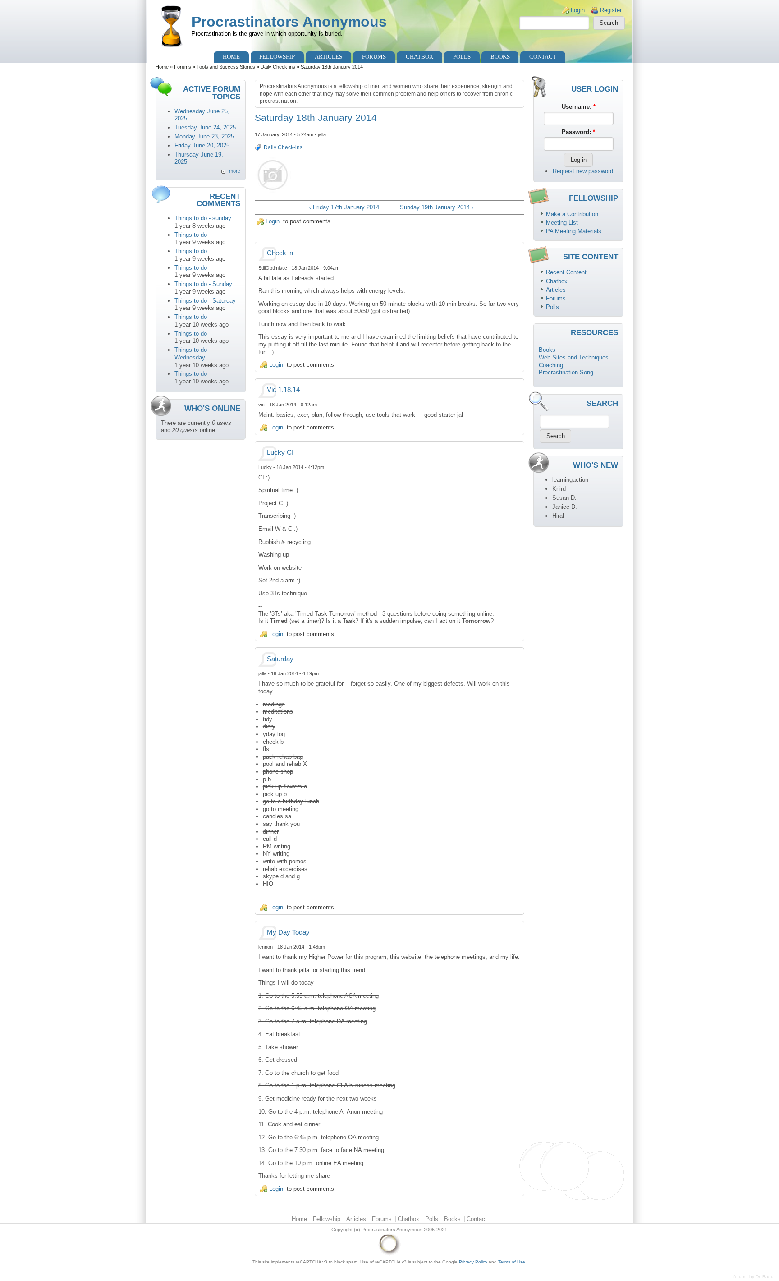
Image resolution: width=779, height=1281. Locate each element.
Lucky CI (280, 452)
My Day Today (288, 932)
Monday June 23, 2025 (204, 136)
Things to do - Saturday (205, 300)
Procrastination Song (566, 372)
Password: (578, 132)
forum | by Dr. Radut (754, 1276)
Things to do (190, 234)
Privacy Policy (473, 1261)
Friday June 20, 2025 (201, 145)
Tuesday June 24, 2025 (205, 127)
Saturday (280, 659)
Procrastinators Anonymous (289, 22)
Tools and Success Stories (226, 66)
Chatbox (419, 56)
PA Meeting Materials (573, 231)
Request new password (583, 171)
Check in (280, 253)
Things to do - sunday (202, 218)
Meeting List (562, 222)
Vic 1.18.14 (283, 389)
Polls (462, 56)
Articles (328, 56)
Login (578, 10)
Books (500, 56)
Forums (374, 56)
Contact (542, 56)
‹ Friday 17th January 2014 (344, 207)
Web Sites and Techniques (574, 357)
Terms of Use (511, 1261)
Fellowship (277, 56)
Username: (579, 106)
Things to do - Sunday (203, 284)
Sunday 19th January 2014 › (436, 207)
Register (611, 10)
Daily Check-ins (278, 66)
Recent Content (566, 272)
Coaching (551, 365)
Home (231, 56)
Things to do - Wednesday (192, 353)
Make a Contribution (572, 214)
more (234, 171)
